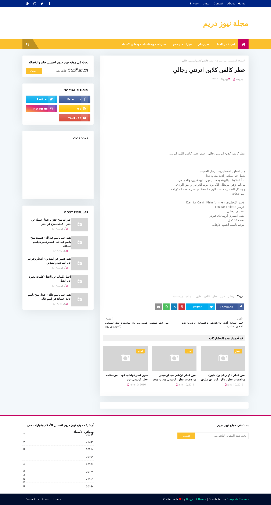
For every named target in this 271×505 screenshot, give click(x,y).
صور (222, 296)
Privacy (194, 3)
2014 (58, 486)
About (231, 3)
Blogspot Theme (196, 499)
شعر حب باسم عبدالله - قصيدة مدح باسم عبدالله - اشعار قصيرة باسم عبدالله (50, 242)
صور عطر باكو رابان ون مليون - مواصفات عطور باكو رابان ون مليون (223, 377)
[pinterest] (27, 3)
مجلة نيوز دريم (226, 23)
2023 (58, 442)
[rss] (74, 108)
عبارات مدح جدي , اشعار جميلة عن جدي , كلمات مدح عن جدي (51, 222)
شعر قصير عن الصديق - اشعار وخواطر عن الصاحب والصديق (49, 261)
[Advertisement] (171, 117)
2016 (57, 479)
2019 (58, 457)
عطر (215, 296)
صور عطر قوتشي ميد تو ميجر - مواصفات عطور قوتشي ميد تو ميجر (174, 377)
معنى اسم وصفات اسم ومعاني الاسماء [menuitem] (144, 44)
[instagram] (34, 3)
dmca (206, 3)
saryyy (239, 79)
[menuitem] (243, 44)
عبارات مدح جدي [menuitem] (182, 44)
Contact (218, 3)
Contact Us (32, 499)
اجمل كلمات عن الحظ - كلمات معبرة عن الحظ (50, 279)
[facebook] (49, 3)
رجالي (230, 296)
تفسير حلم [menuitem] (204, 44)
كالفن (207, 296)
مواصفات (221, 60)
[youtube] (74, 117)
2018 (57, 464)
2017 (57, 471)
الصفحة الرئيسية (236, 60)
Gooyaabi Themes (238, 499)
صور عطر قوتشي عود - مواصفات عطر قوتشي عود (127, 377)
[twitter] (42, 3)
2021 (58, 449)
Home (241, 3)
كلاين (198, 296)
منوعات (189, 296)
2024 (58, 434)
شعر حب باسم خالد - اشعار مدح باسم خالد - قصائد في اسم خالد (49, 297)
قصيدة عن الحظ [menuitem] (226, 44)
